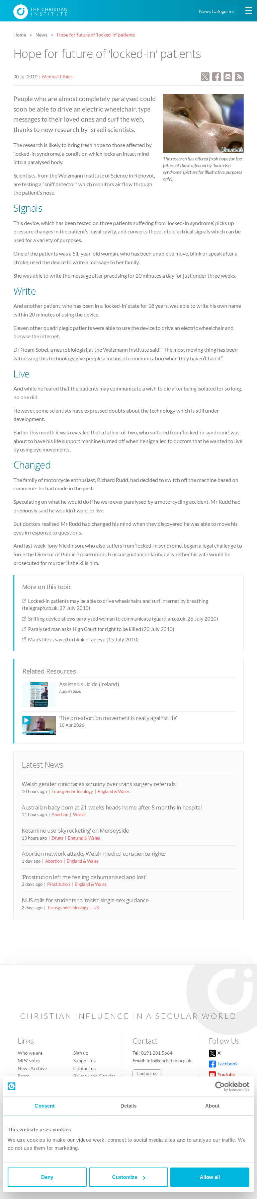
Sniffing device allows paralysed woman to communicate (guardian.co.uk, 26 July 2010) (123, 619)
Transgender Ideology (72, 791)
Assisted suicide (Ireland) (89, 684)
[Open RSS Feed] (239, 76)
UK (96, 907)
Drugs (57, 838)
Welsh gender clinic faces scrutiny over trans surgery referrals (98, 784)
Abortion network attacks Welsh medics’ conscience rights (94, 853)
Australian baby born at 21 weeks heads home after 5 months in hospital (112, 807)
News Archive (32, 1068)
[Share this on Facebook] (216, 76)
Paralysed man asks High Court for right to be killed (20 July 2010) (101, 629)
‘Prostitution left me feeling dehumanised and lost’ (84, 877)
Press (23, 1076)
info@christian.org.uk (169, 1060)
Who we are (30, 1053)
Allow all (210, 1177)
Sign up (80, 1053)
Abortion (60, 814)
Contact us (84, 1068)
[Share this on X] (205, 76)
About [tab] (212, 1106)
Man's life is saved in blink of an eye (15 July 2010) (83, 639)
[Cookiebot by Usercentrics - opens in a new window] (220, 1086)
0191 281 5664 (156, 1053)
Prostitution (58, 884)
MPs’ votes (29, 1060)
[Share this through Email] (228, 76)
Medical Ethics (57, 76)
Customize (124, 1177)
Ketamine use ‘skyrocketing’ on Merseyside (75, 830)
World (79, 814)
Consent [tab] (44, 1106)
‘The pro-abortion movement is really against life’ (118, 718)
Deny (47, 1177)
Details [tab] (128, 1106)
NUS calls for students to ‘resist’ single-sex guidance (85, 900)
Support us (84, 1060)
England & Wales (114, 791)
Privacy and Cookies (94, 1076)
